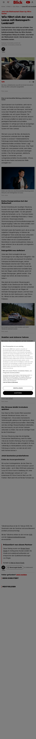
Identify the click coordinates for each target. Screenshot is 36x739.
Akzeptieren (18, 393)
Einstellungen (18, 388)
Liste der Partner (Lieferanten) (10, 382)
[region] (18, 369)
